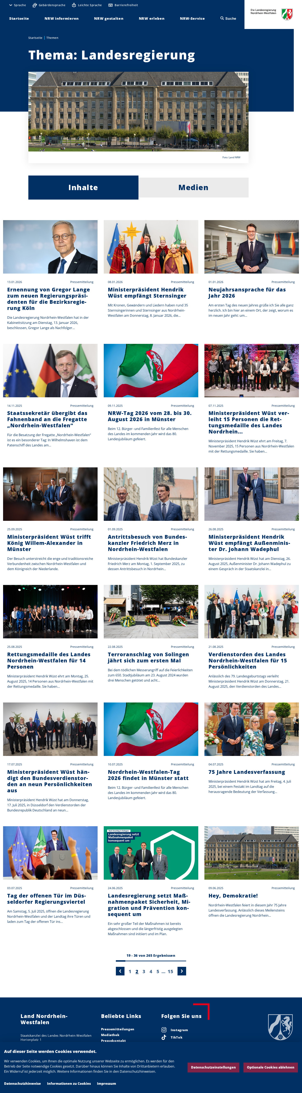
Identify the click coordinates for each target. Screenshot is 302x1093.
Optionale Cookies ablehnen (270, 1067)
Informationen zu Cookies (69, 1083)
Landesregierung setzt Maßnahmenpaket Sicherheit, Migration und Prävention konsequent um (149, 904)
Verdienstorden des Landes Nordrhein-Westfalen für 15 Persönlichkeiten (248, 660)
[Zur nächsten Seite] (182, 971)
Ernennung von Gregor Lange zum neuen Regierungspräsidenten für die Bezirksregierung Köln (48, 298)
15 (170, 971)
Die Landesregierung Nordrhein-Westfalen (272, 14)
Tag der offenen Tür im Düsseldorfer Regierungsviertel (46, 898)
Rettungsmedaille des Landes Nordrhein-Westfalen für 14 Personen (49, 660)
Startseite (35, 38)
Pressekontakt (113, 1041)
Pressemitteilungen (117, 1029)
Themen (52, 38)
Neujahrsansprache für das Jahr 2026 (247, 292)
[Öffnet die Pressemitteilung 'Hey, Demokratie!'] (251, 853)
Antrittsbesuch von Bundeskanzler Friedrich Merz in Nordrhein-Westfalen (147, 542)
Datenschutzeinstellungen (213, 1067)
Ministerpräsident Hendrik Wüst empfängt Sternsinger (147, 292)
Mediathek (110, 1035)
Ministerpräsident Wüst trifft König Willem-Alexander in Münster (49, 542)
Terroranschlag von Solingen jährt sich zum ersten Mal (148, 657)
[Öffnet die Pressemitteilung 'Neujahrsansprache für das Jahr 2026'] (251, 247)
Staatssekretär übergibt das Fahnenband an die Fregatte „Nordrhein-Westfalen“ (47, 419)
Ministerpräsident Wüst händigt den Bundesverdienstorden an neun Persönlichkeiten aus (49, 781)
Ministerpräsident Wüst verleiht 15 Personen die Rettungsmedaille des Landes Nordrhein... (249, 422)
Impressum (106, 1083)
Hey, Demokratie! (233, 895)
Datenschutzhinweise (22, 1083)
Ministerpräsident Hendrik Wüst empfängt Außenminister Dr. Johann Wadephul (249, 542)
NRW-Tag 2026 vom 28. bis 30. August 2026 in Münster (150, 416)
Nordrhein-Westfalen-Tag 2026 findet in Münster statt (148, 774)
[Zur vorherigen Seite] (120, 971)
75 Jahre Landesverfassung (247, 771)
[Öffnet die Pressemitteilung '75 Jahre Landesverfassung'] (251, 729)
